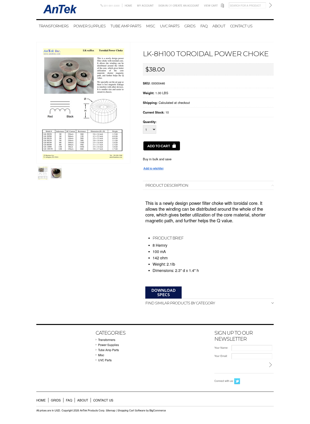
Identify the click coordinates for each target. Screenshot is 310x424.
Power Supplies (89, 26)
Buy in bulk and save (157, 159)
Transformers (54, 26)
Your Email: (220, 356)
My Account (145, 5)
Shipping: (150, 102)
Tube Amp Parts (125, 26)
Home (128, 5)
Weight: (148, 93)
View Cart (211, 5)
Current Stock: (153, 112)
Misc (150, 26)
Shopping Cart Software (131, 410)
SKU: (146, 83)
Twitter (237, 381)
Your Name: (221, 347)
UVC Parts (169, 26)
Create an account (186, 5)
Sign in (163, 5)
